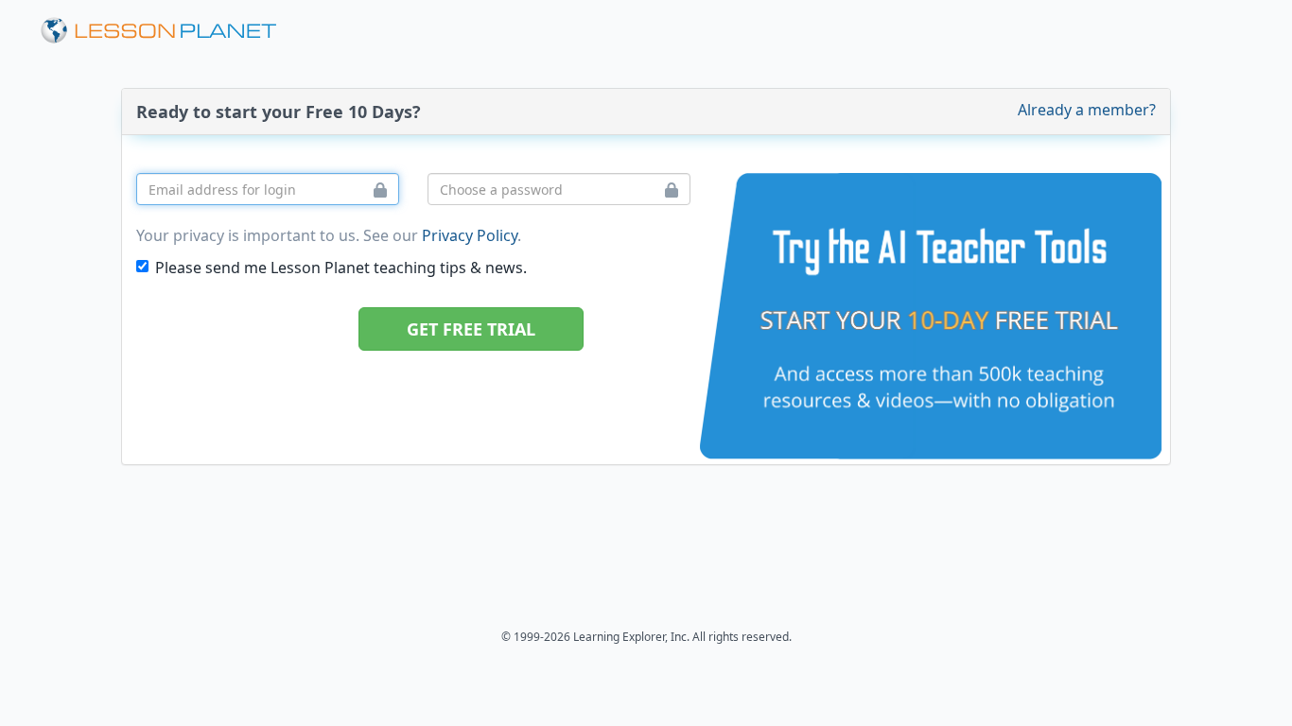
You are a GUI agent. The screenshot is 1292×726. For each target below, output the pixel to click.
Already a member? (1087, 109)
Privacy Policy (469, 235)
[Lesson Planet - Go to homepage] (169, 30)
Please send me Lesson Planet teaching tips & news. (341, 267)
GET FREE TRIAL (471, 329)
